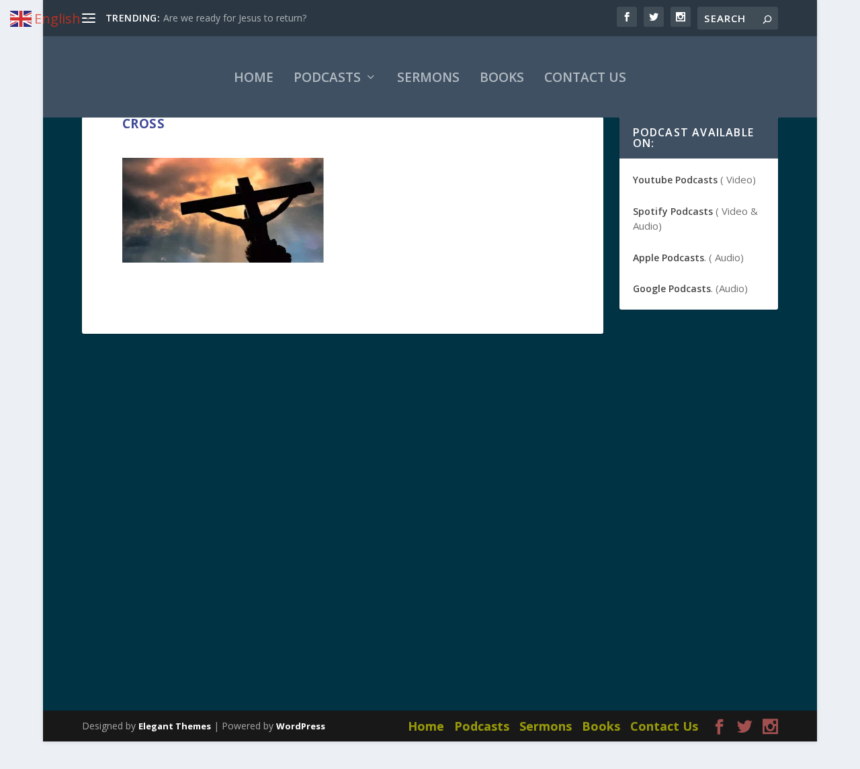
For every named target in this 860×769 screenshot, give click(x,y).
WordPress (300, 726)
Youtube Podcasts (675, 179)
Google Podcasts (672, 288)
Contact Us (585, 77)
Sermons (428, 77)
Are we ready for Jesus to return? (234, 17)
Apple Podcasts (668, 257)
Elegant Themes (174, 726)
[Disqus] (342, 528)
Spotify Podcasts (673, 211)
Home (253, 77)
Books (502, 77)
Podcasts (327, 77)
